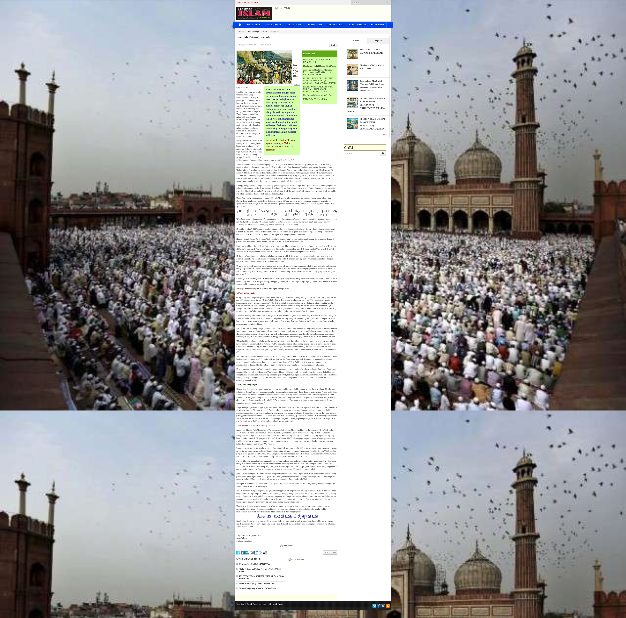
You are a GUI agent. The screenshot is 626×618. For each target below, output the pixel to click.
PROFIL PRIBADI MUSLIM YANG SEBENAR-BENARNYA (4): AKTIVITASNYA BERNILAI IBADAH (319, 80)
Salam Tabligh (253, 24)
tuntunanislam (250, 45)
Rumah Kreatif (252, 604)
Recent (356, 40)
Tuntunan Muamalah (356, 24)
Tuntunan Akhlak (335, 24)
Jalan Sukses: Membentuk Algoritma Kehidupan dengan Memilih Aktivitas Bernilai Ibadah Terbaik (317, 72)
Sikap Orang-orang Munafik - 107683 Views (257, 588)
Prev (326, 552)
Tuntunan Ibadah (314, 24)
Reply (333, 45)
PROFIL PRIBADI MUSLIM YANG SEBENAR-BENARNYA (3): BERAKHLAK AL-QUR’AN (318, 89)
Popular (378, 40)
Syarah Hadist (377, 24)
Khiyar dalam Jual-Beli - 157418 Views (255, 564)
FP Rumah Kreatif (276, 604)
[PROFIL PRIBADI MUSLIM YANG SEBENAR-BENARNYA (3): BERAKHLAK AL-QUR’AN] (352, 123)
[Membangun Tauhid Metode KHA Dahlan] (352, 69)
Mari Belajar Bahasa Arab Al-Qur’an (317, 95)
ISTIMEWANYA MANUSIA (315, 99)
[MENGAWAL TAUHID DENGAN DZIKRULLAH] (352, 54)
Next (334, 552)
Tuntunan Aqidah (293, 24)
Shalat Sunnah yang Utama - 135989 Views (257, 583)
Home (241, 31)
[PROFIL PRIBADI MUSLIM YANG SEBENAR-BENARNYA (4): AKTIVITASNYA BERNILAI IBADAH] (352, 102)
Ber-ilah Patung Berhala (253, 37)
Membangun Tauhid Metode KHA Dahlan (319, 66)
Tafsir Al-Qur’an (273, 24)
